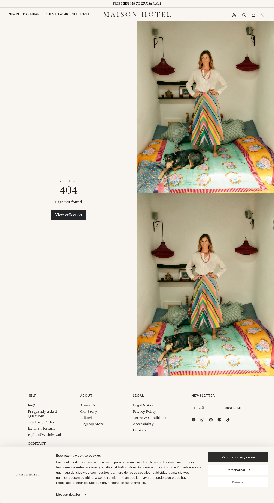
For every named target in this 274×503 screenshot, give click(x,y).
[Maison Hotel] (137, 14)
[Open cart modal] (253, 15)
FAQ (31, 405)
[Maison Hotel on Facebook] (194, 420)
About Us (87, 405)
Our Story (88, 411)
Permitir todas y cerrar (238, 457)
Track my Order (41, 422)
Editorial (87, 418)
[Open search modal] (243, 14)
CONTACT (37, 444)
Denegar (238, 482)
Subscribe (232, 408)
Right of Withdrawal (44, 435)
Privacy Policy (144, 411)
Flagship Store (92, 424)
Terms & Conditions (149, 418)
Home (60, 181)
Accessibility (143, 424)
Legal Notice (143, 405)
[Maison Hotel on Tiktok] (228, 420)
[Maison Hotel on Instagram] (202, 420)
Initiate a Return (41, 428)
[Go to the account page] (234, 14)
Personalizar (235, 469)
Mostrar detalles (68, 494)
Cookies (139, 430)
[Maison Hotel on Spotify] (219, 420)
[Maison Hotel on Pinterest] (211, 420)
